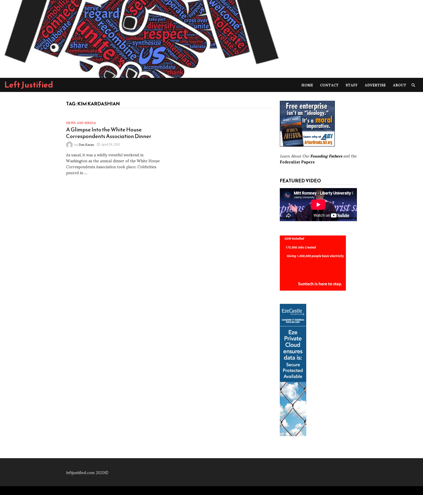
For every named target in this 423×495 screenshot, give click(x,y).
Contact (329, 85)
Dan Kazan (86, 144)
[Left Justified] (141, 38)
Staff (352, 85)
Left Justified (28, 85)
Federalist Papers (297, 161)
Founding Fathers (326, 155)
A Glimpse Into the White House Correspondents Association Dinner (108, 132)
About (399, 85)
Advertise (375, 85)
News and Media (81, 122)
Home (307, 85)
